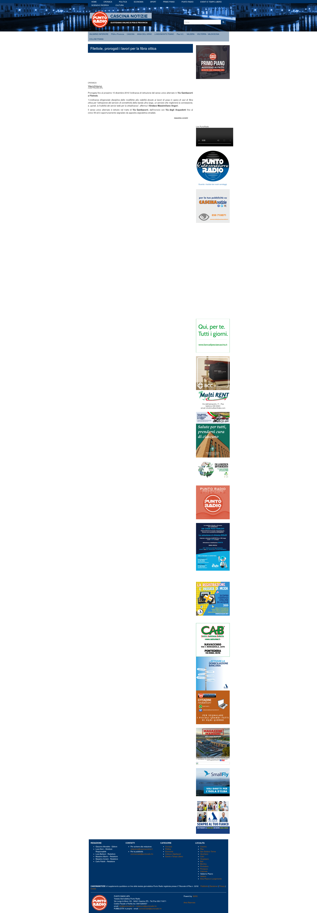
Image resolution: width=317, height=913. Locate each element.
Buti (201, 861)
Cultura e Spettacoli (173, 854)
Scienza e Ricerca (100, 5)
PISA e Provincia (117, 34)
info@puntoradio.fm (127, 906)
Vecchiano (204, 854)
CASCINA (130, 34)
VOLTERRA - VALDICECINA (208, 34)
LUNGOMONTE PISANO (164, 34)
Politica (123, 1)
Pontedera (204, 866)
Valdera (203, 876)
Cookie (93, 888)
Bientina (203, 864)
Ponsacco (204, 869)
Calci (202, 856)
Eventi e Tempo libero (211, 1)
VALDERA (190, 34)
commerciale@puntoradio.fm (142, 854)
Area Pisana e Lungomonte (211, 878)
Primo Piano (169, 1)
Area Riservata (189, 902)
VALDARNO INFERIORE (98, 34)
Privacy (222, 886)
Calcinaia (203, 871)
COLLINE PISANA (96, 39)
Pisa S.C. (180, 34)
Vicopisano (204, 859)
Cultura (120, 5)
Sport (153, 1)
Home (94, 1)
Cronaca (108, 1)
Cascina (203, 846)
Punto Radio (187, 1)
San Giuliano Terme (208, 851)
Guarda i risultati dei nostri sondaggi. (212, 184)
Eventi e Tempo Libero (174, 856)
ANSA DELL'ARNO (144, 34)
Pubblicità (204, 886)
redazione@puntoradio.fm (146, 906)
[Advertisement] (140, 68)
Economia (138, 1)
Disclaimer (214, 886)
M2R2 (195, 896)
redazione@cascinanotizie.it (141, 849)
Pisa (202, 849)
